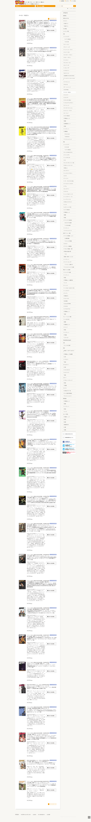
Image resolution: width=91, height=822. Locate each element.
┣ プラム (65, 186)
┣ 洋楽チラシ (65, 23)
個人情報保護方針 (41, 814)
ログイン (67, 0)
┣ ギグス (65, 175)
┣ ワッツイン (65, 178)
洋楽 (64, 33)
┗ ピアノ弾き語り (67, 149)
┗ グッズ (65, 282)
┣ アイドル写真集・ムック (68, 235)
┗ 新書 (64, 429)
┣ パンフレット (66, 128)
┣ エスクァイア (66, 372)
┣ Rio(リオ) (65, 84)
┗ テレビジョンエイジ (67, 395)
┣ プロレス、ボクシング (67, 380)
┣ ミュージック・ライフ (67, 49)
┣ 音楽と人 (65, 167)
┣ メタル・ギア (66, 67)
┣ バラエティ (65, 359)
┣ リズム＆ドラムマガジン (68, 102)
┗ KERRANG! (66, 136)
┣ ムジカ (65, 204)
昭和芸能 (64, 398)
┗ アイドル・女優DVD (68, 264)
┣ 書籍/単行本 (66, 424)
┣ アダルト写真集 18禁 (67, 248)
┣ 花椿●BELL (65, 295)
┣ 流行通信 (65, 301)
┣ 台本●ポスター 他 (67, 390)
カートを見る (73, 0)
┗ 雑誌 (64, 314)
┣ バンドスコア (66, 36)
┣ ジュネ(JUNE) (66, 319)
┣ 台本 (64, 356)
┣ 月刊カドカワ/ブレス (67, 201)
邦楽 (64, 141)
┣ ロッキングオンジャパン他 (68, 162)
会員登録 (62, 0)
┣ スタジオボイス (66, 369)
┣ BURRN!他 (65, 89)
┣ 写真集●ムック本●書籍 (68, 354)
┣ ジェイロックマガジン (67, 173)
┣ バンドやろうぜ (66, 157)
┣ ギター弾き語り (66, 115)
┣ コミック (65, 327)
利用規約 (17, 814)
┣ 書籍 (64, 120)
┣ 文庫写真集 (66, 238)
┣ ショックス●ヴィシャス (68, 194)
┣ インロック (65, 60)
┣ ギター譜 (66, 147)
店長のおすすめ (66, 18)
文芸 (64, 342)
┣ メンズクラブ (66, 290)
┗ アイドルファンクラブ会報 (68, 267)
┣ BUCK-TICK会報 (67, 222)
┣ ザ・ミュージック (67, 87)
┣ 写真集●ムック (66, 311)
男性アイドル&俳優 (66, 269)
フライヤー (65, 20)
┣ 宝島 (64, 367)
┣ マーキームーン (66, 81)
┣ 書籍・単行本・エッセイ (68, 256)
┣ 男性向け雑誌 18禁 (67, 251)
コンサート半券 (66, 31)
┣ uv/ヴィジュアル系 (67, 207)
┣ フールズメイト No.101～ (68, 183)
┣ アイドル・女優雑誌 (67, 246)
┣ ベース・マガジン (67, 92)
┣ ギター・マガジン (67, 57)
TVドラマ (65, 388)
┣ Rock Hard (66, 134)
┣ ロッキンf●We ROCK (67, 152)
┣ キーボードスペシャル (67, 107)
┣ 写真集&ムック (66, 401)
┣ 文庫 (64, 427)
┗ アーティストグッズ (67, 139)
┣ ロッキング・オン (67, 62)
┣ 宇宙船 (65, 334)
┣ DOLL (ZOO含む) (67, 100)
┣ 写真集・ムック (66, 416)
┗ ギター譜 (66, 41)
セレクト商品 (65, 414)
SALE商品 (65, 28)
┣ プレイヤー (65, 94)
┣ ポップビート (66, 170)
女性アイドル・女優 (66, 233)
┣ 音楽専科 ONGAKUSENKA (68, 75)
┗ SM (65, 254)
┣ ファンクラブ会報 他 (67, 220)
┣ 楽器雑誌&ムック (67, 123)
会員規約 (34, 814)
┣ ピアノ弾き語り (67, 39)
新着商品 (64, 15)
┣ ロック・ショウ (66, 46)
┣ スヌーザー (65, 97)
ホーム (19, 6)
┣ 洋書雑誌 (65, 131)
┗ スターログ (65, 337)
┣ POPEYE (65, 306)
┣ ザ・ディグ (65, 113)
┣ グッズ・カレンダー (67, 261)
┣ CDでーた (65, 191)
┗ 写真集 (65, 385)
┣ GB (64, 160)
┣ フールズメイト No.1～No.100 (69, 79)
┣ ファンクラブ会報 (67, 272)
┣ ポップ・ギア (66, 65)
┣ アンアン (65, 293)
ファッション (65, 285)
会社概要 (48, 814)
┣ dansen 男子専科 (67, 303)
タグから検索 (41, 6)
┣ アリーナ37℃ (66, 154)
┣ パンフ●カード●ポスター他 (68, 287)
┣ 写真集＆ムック (66, 118)
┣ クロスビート (66, 70)
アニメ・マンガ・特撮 (67, 316)
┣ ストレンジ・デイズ (67, 110)
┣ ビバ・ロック (66, 44)
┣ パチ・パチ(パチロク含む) (68, 180)
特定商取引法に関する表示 (26, 814)
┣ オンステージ (66, 188)
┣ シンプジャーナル (67, 199)
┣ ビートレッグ (66, 105)
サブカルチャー (66, 364)
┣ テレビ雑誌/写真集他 (67, 393)
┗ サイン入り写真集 (67, 241)
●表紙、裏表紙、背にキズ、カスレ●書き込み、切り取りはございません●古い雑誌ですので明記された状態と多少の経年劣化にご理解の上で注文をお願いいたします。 (36, 324)
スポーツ (64, 377)
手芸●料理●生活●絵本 (67, 340)
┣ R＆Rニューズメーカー (68, 165)
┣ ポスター (65, 243)
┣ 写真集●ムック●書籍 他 (68, 280)
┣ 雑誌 (64, 126)
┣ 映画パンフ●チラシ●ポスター (68, 351)
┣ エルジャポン (66, 298)
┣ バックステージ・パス (67, 196)
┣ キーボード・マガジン (67, 54)
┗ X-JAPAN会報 (66, 225)
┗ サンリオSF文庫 (66, 345)
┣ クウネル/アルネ (66, 308)
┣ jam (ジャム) (66, 73)
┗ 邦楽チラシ (65, 26)
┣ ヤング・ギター (66, 52)
